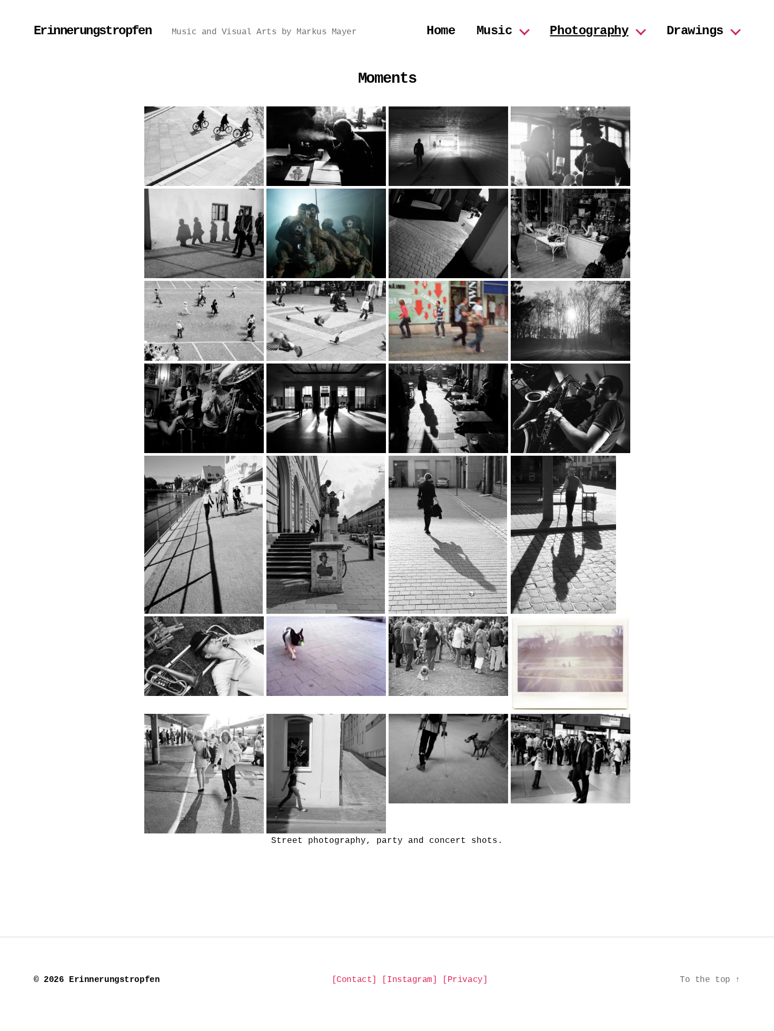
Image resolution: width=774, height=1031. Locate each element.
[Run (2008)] (326, 773)
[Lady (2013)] (204, 320)
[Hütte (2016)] (326, 146)
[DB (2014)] (570, 758)
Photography (589, 31)
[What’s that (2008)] (326, 656)
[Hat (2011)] (448, 146)
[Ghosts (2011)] (570, 320)
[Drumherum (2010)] (204, 656)
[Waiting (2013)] (204, 773)
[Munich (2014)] (326, 535)
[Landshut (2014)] (570, 233)
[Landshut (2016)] (448, 233)
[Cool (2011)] (570, 535)
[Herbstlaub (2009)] (448, 535)
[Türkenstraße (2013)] (448, 408)
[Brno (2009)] (448, 320)
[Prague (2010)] (326, 320)
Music (494, 31)
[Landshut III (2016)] (204, 535)
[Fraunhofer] (570, 146)
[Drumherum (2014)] (204, 408)
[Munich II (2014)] (448, 758)
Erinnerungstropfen (92, 31)
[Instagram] (409, 980)
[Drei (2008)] (204, 146)
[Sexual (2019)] (326, 233)
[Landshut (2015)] (204, 233)
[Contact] (354, 980)
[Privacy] (465, 980)
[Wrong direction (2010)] (448, 656)
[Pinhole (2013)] (570, 663)
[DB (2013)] (326, 408)
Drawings (695, 31)
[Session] (570, 408)
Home (440, 31)
